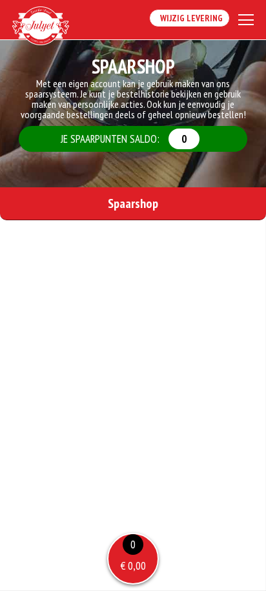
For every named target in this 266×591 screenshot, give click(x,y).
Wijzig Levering (189, 18)
